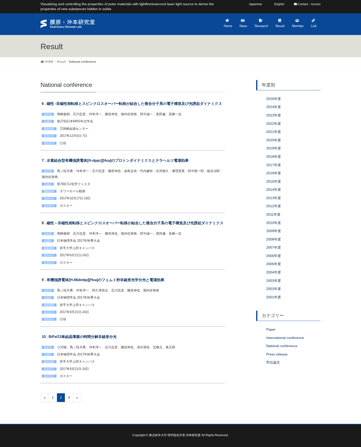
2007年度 (273, 247)
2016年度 (273, 173)
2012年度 (273, 206)
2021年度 (273, 132)
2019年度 (273, 148)
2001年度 (273, 297)
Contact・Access (308, 4)
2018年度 (273, 157)
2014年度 (273, 190)
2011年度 (273, 214)
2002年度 (273, 289)
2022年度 (273, 124)
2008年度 (273, 239)
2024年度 (273, 107)
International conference (285, 338)
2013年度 (273, 198)
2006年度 (273, 256)
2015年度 (273, 181)
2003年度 (273, 281)
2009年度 (273, 231)
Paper (271, 329)
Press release (277, 354)
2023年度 (273, 115)
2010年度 (273, 223)
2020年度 (273, 140)
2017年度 (273, 165)
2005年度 (273, 264)
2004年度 (273, 272)
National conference (281, 346)
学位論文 (273, 362)
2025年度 (273, 99)
